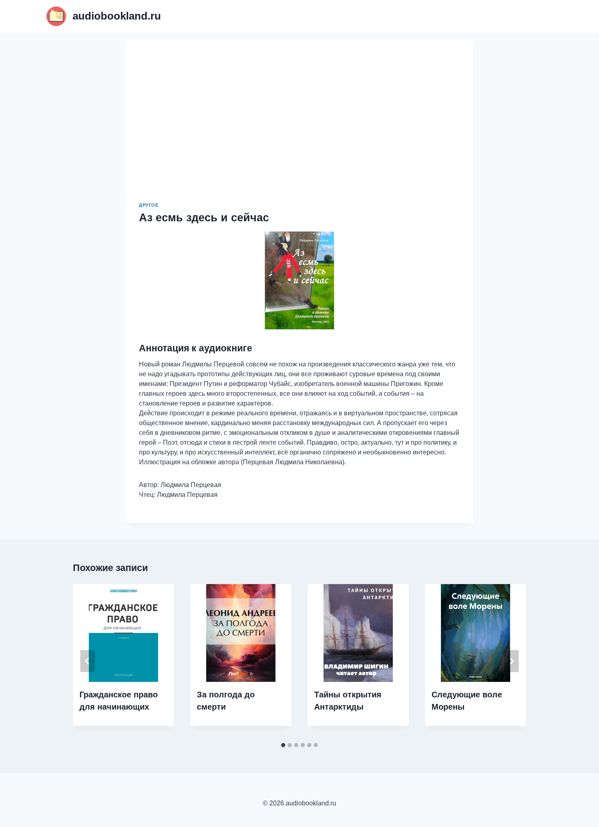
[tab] (283, 745)
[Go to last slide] (87, 661)
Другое (148, 205)
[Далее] (511, 661)
